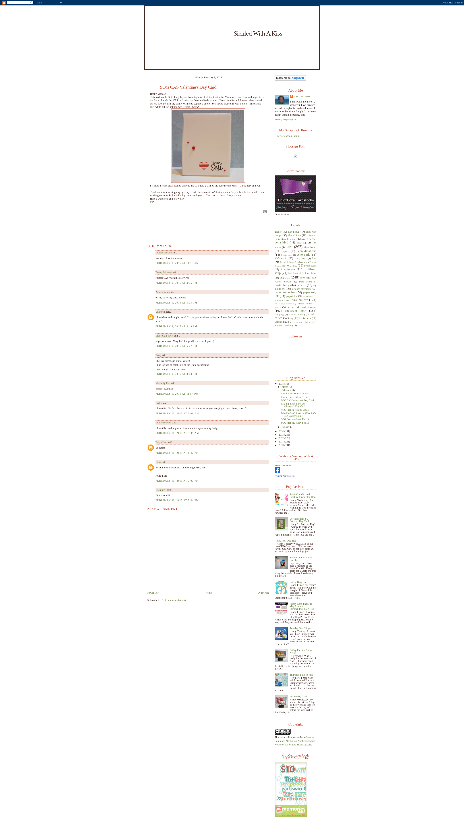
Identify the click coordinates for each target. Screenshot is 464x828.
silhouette (301, 300)
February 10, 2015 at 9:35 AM (177, 433)
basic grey (305, 238)
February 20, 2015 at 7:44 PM (177, 500)
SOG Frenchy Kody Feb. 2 (295, 422)
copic (284, 251)
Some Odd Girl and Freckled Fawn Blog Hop (303, 495)
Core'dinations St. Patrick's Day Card (299, 520)
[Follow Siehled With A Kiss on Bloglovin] (290, 79)
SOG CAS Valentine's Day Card (188, 87)
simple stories (305, 303)
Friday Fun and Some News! (301, 651)
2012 (281, 438)
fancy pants (301, 258)
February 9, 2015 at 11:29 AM (177, 263)
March (285, 386)
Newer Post (153, 592)
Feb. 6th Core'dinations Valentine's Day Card (293, 405)
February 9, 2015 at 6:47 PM (176, 346)
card (289, 246)
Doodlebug (293, 231)
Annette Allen (163, 292)
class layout (310, 247)
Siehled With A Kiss (258, 33)
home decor (310, 265)
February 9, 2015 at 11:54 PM (177, 393)
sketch (278, 307)
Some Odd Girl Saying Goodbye (301, 558)
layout (285, 277)
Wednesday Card (298, 696)
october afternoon (301, 288)
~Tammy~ (161, 489)
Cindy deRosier (163, 422)
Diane (158, 462)
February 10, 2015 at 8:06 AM (177, 413)
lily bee (304, 277)
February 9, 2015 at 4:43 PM (176, 326)
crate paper (287, 255)
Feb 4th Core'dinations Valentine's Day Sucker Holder (298, 414)
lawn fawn (310, 273)
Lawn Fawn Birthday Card (294, 396)
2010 (281, 445)
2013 (281, 434)
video (278, 321)
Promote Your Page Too (285, 476)
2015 (281, 383)
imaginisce (288, 269)
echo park (303, 254)
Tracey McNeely (164, 272)
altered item (294, 235)
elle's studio (281, 258)
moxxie (301, 285)
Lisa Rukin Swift (164, 335)
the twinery (305, 318)
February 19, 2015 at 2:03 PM (177, 480)
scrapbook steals (283, 300)
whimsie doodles (283, 325)
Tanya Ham (161, 442)
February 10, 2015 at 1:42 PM (177, 452)
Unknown (160, 311)
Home (209, 592)
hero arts (291, 265)
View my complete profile (285, 119)
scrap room (308, 296)
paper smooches (285, 292)
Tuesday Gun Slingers (301, 628)
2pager (278, 231)
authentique (290, 239)
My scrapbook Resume (289, 135)
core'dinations (307, 251)
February (287, 390)
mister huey (282, 285)
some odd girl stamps (302, 307)
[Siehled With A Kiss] (277, 472)
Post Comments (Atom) (173, 600)
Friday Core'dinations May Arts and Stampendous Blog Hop (302, 606)
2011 (281, 441)
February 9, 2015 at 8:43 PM (176, 373)
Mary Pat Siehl (302, 96)
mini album (305, 281)
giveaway (302, 262)
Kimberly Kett (163, 383)
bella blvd (281, 242)
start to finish (296, 314)
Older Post (263, 592)
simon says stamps (283, 304)
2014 (281, 431)
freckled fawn (287, 262)
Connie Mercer (163, 252)
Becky (159, 402)
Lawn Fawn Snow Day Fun (295, 393)
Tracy (158, 355)
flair (314, 258)
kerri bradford (294, 273)
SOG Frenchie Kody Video (295, 409)
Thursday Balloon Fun (301, 674)
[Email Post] (264, 211)
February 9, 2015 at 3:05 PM (176, 282)
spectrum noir (295, 310)
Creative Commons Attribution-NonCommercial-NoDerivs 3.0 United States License (295, 741)
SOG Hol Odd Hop (286, 540)
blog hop (301, 242)
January (286, 426)
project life (291, 296)
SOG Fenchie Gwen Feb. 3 (295, 419)
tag (291, 318)
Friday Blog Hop (298, 582)
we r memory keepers (301, 322)
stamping (279, 314)
